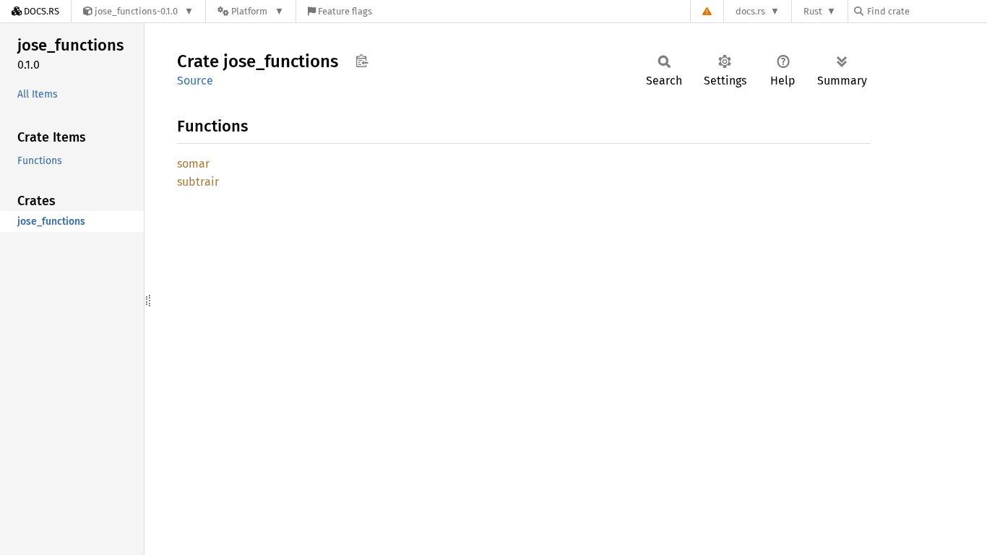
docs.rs (750, 11)
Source (195, 80)
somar (193, 164)
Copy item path (362, 60)
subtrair (198, 182)
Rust (812, 11)
